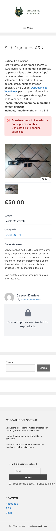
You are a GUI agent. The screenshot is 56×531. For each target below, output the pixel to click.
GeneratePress (39, 526)
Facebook (12, 503)
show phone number (31, 299)
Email (9, 512)
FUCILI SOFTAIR (13, 234)
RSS (8, 508)
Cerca (9, 362)
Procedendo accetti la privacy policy (33, 483)
